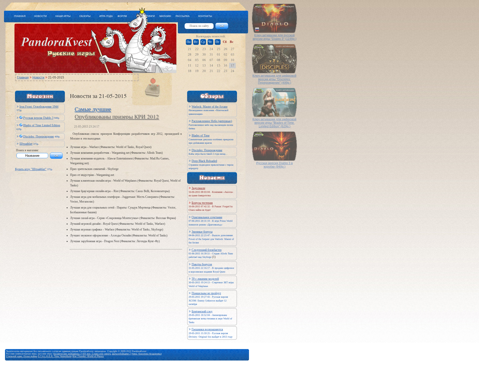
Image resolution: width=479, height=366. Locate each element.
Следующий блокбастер (207, 250)
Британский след (202, 311)
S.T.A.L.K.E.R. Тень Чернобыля (55, 356)
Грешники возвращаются (207, 329)
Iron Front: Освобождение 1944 (38, 106)
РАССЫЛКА (183, 16)
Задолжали (198, 188)
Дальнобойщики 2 (121, 354)
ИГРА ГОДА (106, 16)
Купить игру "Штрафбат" (30, 169)
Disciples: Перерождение (38, 136)
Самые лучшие (93, 109)
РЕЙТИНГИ (148, 16)
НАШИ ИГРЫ (63, 16)
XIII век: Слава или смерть (96, 354)
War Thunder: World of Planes (88, 356)
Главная (23, 77)
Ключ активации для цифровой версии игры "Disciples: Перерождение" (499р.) (274, 79)
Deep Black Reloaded (204, 161)
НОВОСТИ (40, 16)
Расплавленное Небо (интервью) (212, 121)
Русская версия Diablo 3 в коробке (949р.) (274, 164)
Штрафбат (25, 144)
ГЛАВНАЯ (19, 16)
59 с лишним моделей (205, 279)
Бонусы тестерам (202, 203)
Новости (38, 77)
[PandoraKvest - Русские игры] (93, 70)
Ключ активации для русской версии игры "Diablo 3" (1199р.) (274, 37)
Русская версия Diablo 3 (38, 118)
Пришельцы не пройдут (206, 293)
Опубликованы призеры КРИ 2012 (117, 116)
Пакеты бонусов (202, 264)
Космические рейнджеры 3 (67, 354)
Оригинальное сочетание (207, 217)
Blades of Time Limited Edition (41, 125)
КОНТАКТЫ (205, 16)
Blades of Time (201, 135)
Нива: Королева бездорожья (146, 354)
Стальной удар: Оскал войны (21, 356)
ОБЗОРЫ (85, 16)
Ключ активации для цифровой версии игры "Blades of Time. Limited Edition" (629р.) (274, 123)
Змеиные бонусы (202, 231)
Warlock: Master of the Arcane (210, 106)
